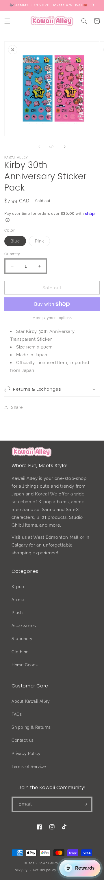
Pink (42, 242)
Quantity (12, 254)
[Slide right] (64, 146)
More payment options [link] (52, 318)
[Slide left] (39, 146)
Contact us (23, 740)
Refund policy (44, 870)
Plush (17, 612)
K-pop (18, 586)
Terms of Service (29, 766)
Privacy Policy (26, 753)
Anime (18, 599)
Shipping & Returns (31, 727)
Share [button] (17, 407)
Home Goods (25, 665)
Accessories (24, 625)
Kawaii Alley (48, 863)
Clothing (20, 652)
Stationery (22, 638)
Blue (18, 242)
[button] (7, 21)
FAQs (17, 714)
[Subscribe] (85, 804)
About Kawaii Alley (31, 701)
